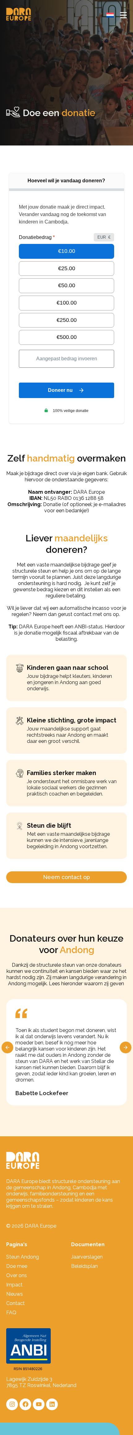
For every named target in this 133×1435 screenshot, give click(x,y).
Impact (14, 1285)
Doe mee (16, 1266)
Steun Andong (22, 1257)
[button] (7, 1047)
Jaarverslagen (87, 1257)
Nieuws (14, 1294)
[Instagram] (12, 1404)
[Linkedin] (52, 1404)
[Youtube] (39, 1404)
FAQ (11, 1313)
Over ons (16, 1275)
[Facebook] (25, 1404)
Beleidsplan (84, 1266)
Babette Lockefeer (41, 1093)
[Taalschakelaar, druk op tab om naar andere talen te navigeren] (110, 15)
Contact (15, 1303)
